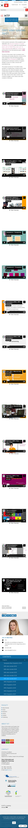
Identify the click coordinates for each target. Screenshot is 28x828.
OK (14, 822)
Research (5, 711)
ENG (6, 2)
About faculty (6, 707)
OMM (12, 740)
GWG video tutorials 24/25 (10, 666)
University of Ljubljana (18, 2)
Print (24, 607)
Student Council (15, 4)
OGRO (7, 740)
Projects (16, 36)
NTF (3, 36)
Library (4, 713)
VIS (19, 4)
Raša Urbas (10, 36)
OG (3, 740)
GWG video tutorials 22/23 (10, 672)
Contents (7, 657)
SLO (2, 2)
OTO (3, 742)
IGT (5, 36)
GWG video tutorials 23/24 (10, 669)
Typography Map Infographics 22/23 (13, 663)
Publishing (5, 717)
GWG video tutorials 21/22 (10, 675)
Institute (4, 715)
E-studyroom (24, 4)
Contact (25, 7)
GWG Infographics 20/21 (10, 694)
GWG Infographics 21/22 (10, 691)
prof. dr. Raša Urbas (7, 637)
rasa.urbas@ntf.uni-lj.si (10, 650)
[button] (23, 826)
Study (4, 709)
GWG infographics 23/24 (10, 684)
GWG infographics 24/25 (10, 681)
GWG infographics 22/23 (10, 688)
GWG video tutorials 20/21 (10, 678)
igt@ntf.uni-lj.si (8, 770)
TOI (8, 742)
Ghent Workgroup (12, 59)
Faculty (25, 2)
